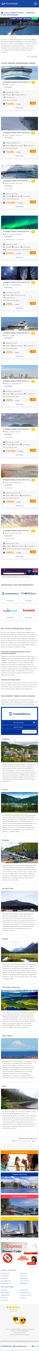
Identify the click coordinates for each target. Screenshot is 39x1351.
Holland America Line (25, 1292)
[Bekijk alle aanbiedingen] (6, 1346)
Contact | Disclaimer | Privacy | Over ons (19, 1334)
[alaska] (19, 713)
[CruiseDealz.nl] (13, 1307)
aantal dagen (18, 727)
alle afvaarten (29, 731)
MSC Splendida (24, 1283)
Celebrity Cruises (5, 1295)
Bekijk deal (19, 108)
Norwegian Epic (24, 1278)
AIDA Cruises (4, 1290)
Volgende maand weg (19, 1174)
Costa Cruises (4, 1300)
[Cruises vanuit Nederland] (19, 1229)
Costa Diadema (5, 1276)
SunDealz (12, 1329)
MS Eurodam (23, 1273)
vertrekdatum (18, 722)
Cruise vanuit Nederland (19, 1219)
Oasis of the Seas (24, 1281)
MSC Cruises (4, 1297)
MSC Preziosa (23, 1276)
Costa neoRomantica (6, 1281)
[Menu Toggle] (35, 4)
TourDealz (23, 1329)
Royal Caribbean (5, 1292)
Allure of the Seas (5, 1273)
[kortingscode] (19, 1252)
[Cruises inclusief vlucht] (19, 1206)
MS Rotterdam (4, 1278)
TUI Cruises (23, 1297)
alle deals (10, 600)
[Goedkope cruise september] (19, 1184)
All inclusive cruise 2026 (19, 1152)
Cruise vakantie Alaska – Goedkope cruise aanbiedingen (18, 14)
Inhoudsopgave (33, 56)
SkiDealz (18, 1329)
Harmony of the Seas (6, 1283)
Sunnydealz (25, 1331)
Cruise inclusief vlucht (19, 1196)
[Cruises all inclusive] (19, 1162)
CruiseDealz (30, 1329)
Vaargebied (8, 87)
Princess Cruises (24, 1290)
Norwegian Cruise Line (25, 1295)
